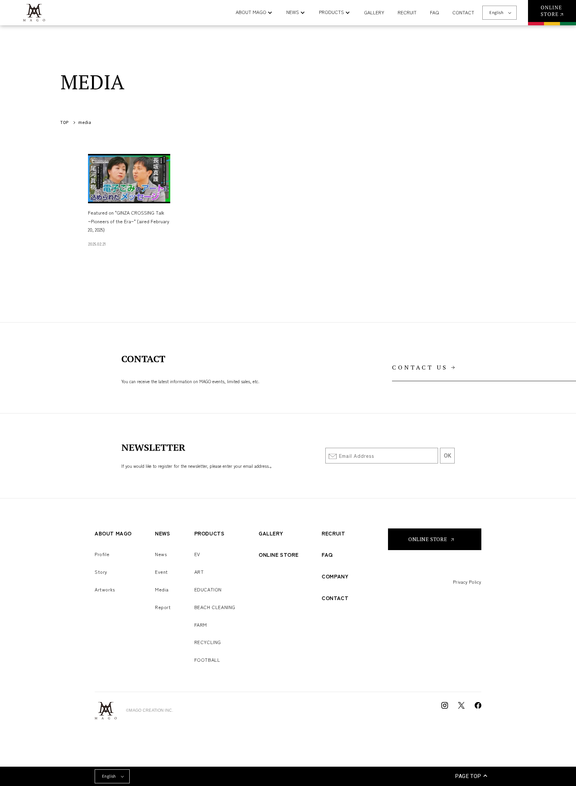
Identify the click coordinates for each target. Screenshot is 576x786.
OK (447, 455)
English (496, 12)
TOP (64, 122)
